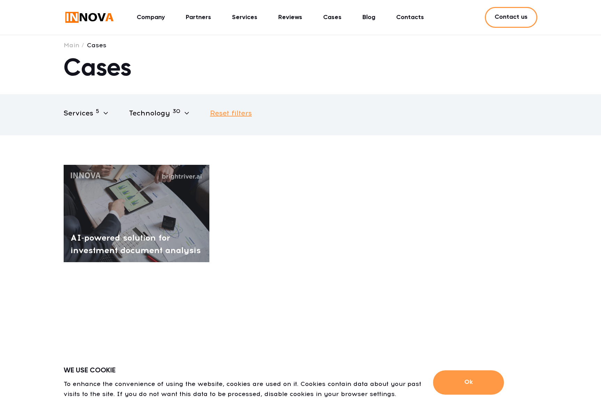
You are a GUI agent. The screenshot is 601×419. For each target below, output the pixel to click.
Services (244, 17)
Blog (368, 17)
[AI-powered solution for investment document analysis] (136, 213)
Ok (468, 382)
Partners (198, 17)
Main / (74, 45)
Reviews (290, 17)
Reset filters (231, 113)
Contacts (410, 17)
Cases (332, 17)
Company (151, 17)
